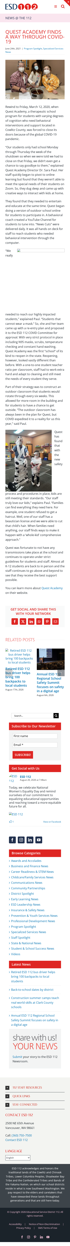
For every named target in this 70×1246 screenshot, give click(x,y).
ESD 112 (25, 777)
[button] (9, 672)
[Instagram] (21, 840)
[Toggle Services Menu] (55, 6)
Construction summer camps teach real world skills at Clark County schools (35, 1002)
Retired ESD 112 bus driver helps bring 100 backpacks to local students (17, 677)
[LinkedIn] (30, 840)
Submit (17, 1057)
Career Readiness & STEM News (32, 872)
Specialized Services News (28, 932)
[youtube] (47, 1237)
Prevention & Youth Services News (34, 916)
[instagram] (28, 1237)
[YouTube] (38, 840)
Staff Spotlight (20, 938)
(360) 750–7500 (22, 1135)
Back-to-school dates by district (32, 990)
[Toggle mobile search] (63, 6)
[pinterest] (35, 1237)
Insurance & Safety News (28, 910)
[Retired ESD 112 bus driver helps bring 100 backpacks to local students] (19, 651)
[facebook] (22, 1237)
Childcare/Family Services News (32, 877)
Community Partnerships (28, 888)
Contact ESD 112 (16, 1140)
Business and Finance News (29, 866)
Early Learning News (24, 899)
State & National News (26, 943)
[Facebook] (12, 840)
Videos (15, 954)
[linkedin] (41, 1237)
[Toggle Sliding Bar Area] (67, 3)
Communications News (26, 883)
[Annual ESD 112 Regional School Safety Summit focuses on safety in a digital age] (51, 651)
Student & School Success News (32, 949)
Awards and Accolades (26, 861)
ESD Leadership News (25, 905)
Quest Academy (52, 588)
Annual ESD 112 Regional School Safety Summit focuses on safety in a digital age (50, 682)
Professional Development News (33, 921)
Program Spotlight (33, 48)
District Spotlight (22, 894)
